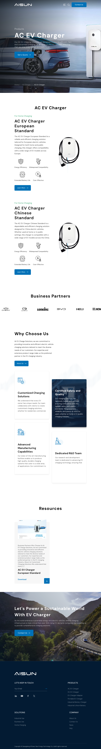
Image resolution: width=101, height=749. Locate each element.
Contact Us (79, 5)
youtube (22, 696)
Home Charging (20, 725)
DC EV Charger (73, 692)
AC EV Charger (73, 689)
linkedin (15, 696)
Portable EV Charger (75, 699)
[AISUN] (23, 5)
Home (16, 85)
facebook (28, 696)
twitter (34, 696)
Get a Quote (23, 55)
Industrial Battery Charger (77, 702)
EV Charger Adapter (75, 695)
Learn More (21, 188)
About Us (20, 363)
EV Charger (26, 85)
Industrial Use (19, 718)
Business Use (19, 722)
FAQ (70, 728)
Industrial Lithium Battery (77, 705)
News (71, 725)
